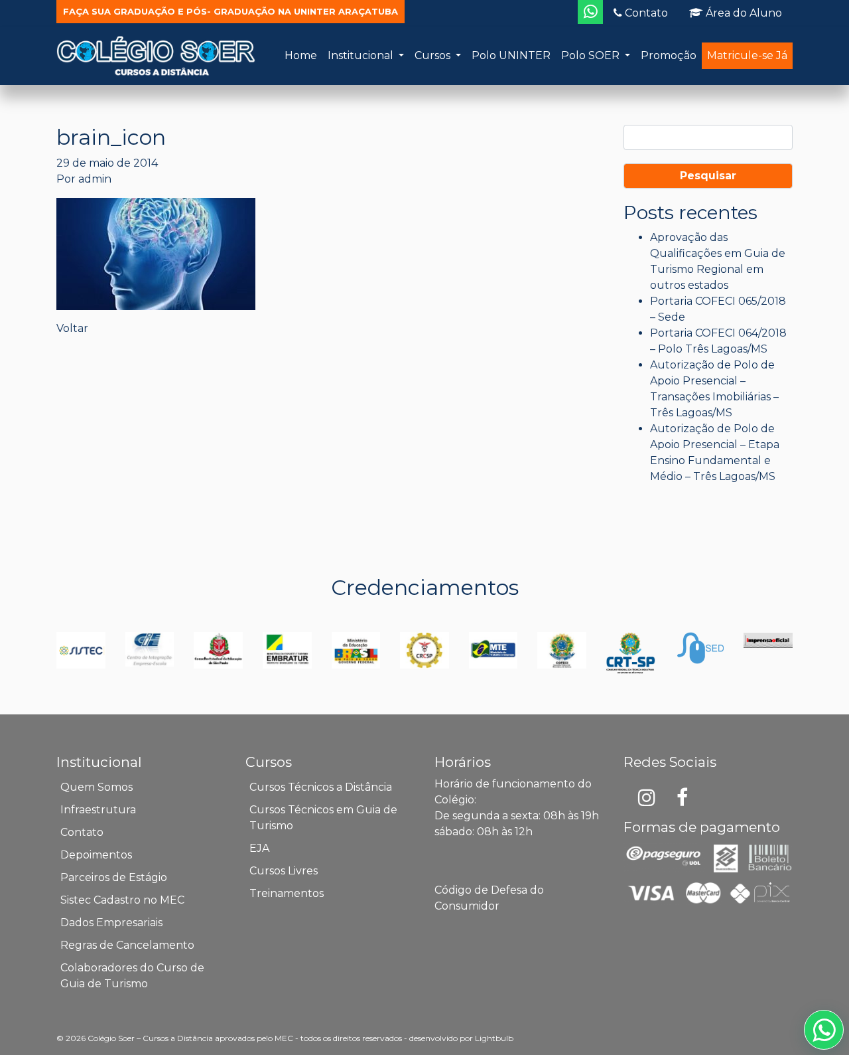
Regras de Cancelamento (127, 945)
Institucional (362, 55)
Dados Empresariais (111, 922)
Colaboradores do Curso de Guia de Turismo (132, 975)
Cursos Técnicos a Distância (320, 787)
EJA (259, 848)
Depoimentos (96, 855)
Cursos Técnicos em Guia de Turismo (323, 817)
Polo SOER (591, 55)
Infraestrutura (98, 809)
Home (301, 55)
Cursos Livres (283, 870)
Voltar (72, 328)
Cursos (434, 55)
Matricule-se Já (747, 55)
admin (94, 179)
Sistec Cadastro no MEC (122, 900)
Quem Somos (96, 787)
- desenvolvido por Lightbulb (458, 1038)
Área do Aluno (742, 13)
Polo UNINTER (511, 55)
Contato (645, 13)
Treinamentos (286, 893)
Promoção (668, 55)
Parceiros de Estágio (113, 877)
